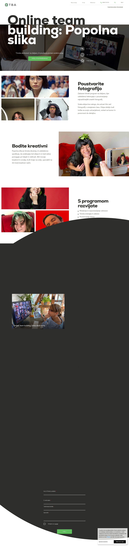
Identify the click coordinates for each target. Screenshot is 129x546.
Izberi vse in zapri (120, 541)
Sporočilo (46, 512)
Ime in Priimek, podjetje (49, 491)
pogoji (56, 524)
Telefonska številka (48, 506)
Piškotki (108, 537)
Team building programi (115, 7)
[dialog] (113, 536)
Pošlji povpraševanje (40, 58)
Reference (92, 2)
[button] (122, 2)
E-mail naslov (47, 500)
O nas (83, 2)
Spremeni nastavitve (103, 541)
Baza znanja (74, 2)
